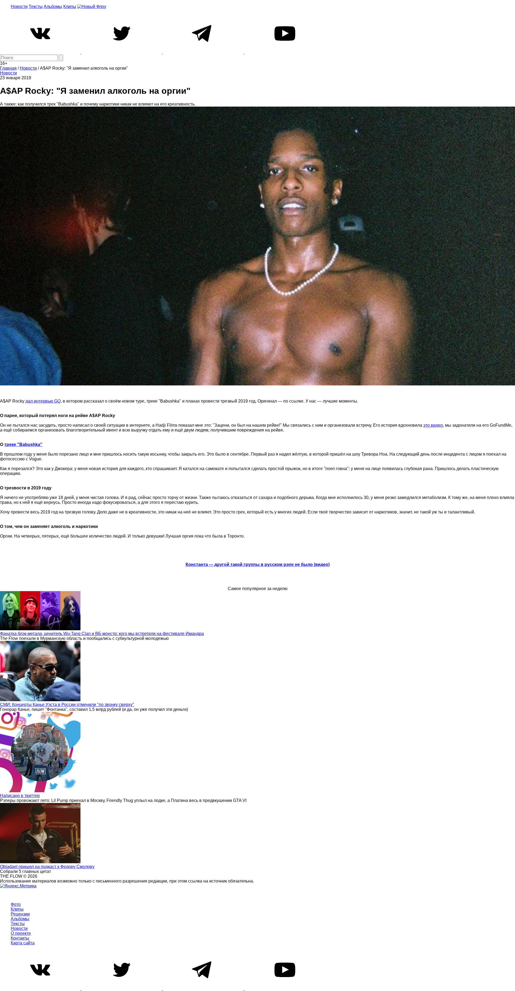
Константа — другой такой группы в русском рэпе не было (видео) (258, 564)
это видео (433, 425)
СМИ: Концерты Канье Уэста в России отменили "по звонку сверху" (67, 704)
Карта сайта (23, 943)
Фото (16, 904)
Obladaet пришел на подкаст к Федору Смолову (47, 866)
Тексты (36, 6)
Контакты (20, 938)
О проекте (21, 933)
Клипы (69, 6)
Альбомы (53, 6)
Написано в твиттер (20, 795)
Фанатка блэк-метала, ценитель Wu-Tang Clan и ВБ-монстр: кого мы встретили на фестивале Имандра (102, 633)
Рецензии (20, 914)
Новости (19, 6)
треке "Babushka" (23, 444)
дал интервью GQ (43, 401)
